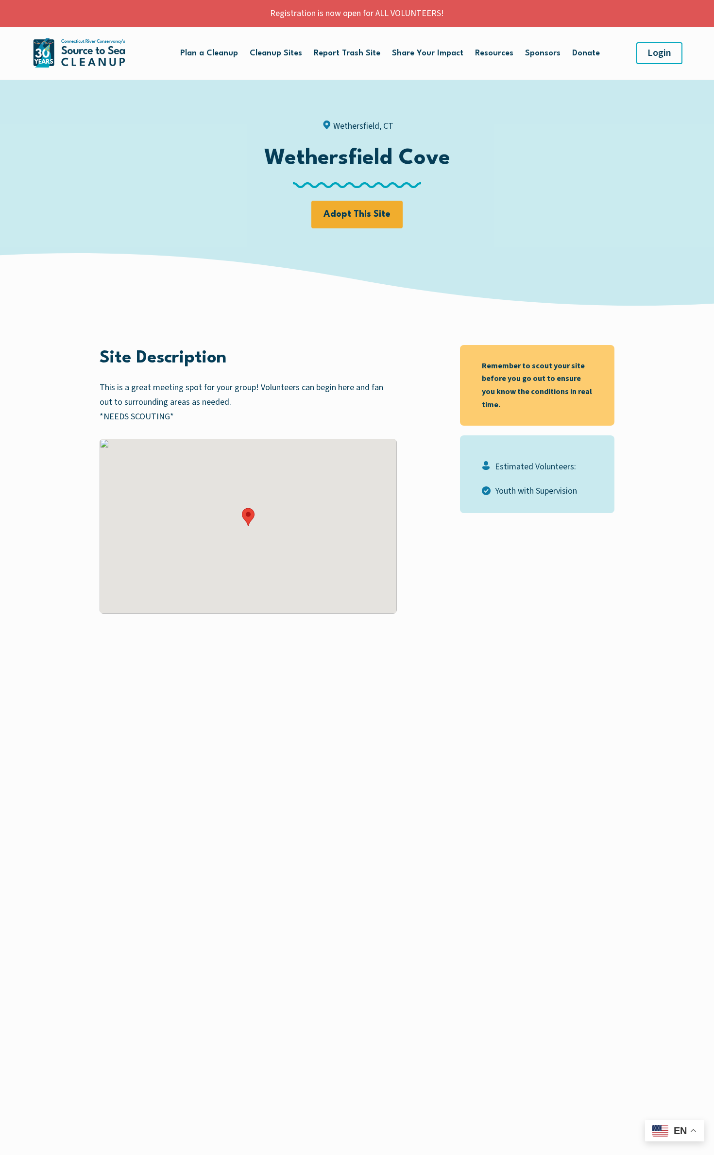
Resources (494, 53)
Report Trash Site (347, 53)
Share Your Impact (427, 53)
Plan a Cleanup (209, 53)
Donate (586, 53)
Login (659, 53)
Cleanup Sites (276, 53)
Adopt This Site (357, 214)
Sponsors (543, 53)
